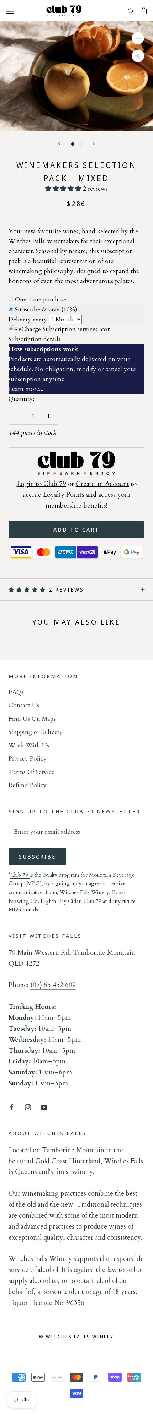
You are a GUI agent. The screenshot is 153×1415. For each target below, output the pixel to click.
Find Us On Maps (32, 719)
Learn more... (26, 389)
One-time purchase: (41, 299)
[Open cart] (144, 10)
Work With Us (29, 745)
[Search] (131, 10)
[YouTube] (44, 1107)
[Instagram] (28, 1107)
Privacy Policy (28, 759)
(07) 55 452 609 (53, 985)
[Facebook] (12, 1107)
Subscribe (37, 856)
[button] (64, 189)
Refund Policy (28, 785)
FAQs (16, 692)
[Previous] (59, 143)
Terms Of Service (31, 772)
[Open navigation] (10, 10)
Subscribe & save (47, 309)
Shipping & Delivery (36, 732)
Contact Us (24, 705)
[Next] (94, 143)
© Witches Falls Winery (76, 1336)
